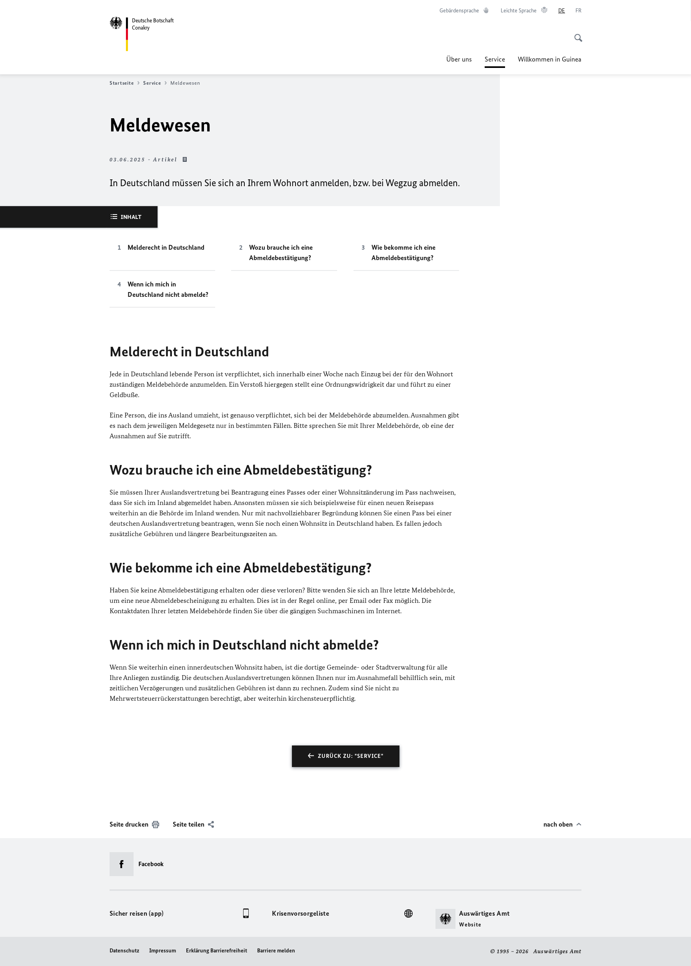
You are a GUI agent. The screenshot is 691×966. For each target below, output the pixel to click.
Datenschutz (124, 950)
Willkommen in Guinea (549, 59)
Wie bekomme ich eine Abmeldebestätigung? (403, 252)
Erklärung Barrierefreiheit (216, 950)
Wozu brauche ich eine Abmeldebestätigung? (281, 252)
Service (495, 61)
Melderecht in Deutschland (166, 247)
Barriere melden (276, 950)
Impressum (162, 950)
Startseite (122, 83)
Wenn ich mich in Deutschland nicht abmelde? (168, 289)
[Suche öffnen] (576, 33)
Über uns (459, 59)
